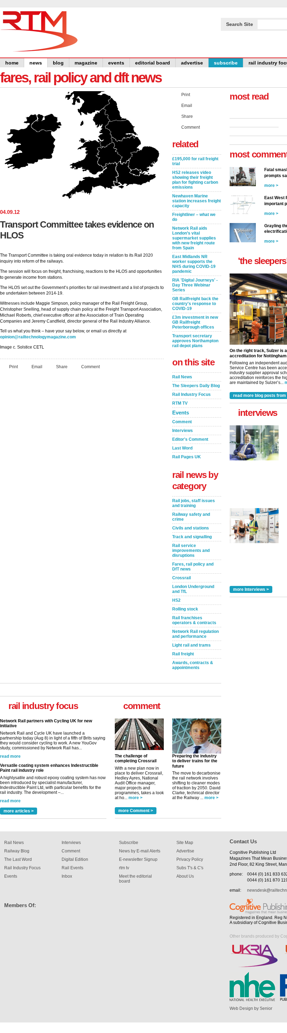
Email (36, 366)
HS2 (176, 600)
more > (135, 797)
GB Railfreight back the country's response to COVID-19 (195, 303)
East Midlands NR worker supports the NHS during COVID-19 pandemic (194, 264)
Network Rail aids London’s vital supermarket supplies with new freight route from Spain (194, 238)
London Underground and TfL (193, 589)
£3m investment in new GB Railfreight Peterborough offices (195, 322)
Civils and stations (190, 528)
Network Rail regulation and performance (195, 634)
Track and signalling (192, 536)
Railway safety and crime (191, 517)
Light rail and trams (191, 645)
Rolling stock (185, 609)
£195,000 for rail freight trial (195, 161)
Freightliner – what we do (194, 217)
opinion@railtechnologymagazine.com (38, 337)
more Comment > (135, 810)
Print (13, 366)
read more (10, 718)
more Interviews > (251, 589)
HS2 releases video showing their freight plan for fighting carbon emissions (195, 180)
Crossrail (181, 577)
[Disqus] (82, 467)
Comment (90, 366)
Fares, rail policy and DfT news (193, 567)
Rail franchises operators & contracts (194, 620)
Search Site (239, 24)
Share (62, 366)
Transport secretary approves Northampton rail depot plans (195, 340)
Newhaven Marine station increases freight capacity (196, 201)
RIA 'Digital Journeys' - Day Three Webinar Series (195, 285)
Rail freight (183, 653)
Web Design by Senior (251, 1008)
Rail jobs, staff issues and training (193, 503)
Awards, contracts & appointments (192, 665)
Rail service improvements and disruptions (191, 550)
